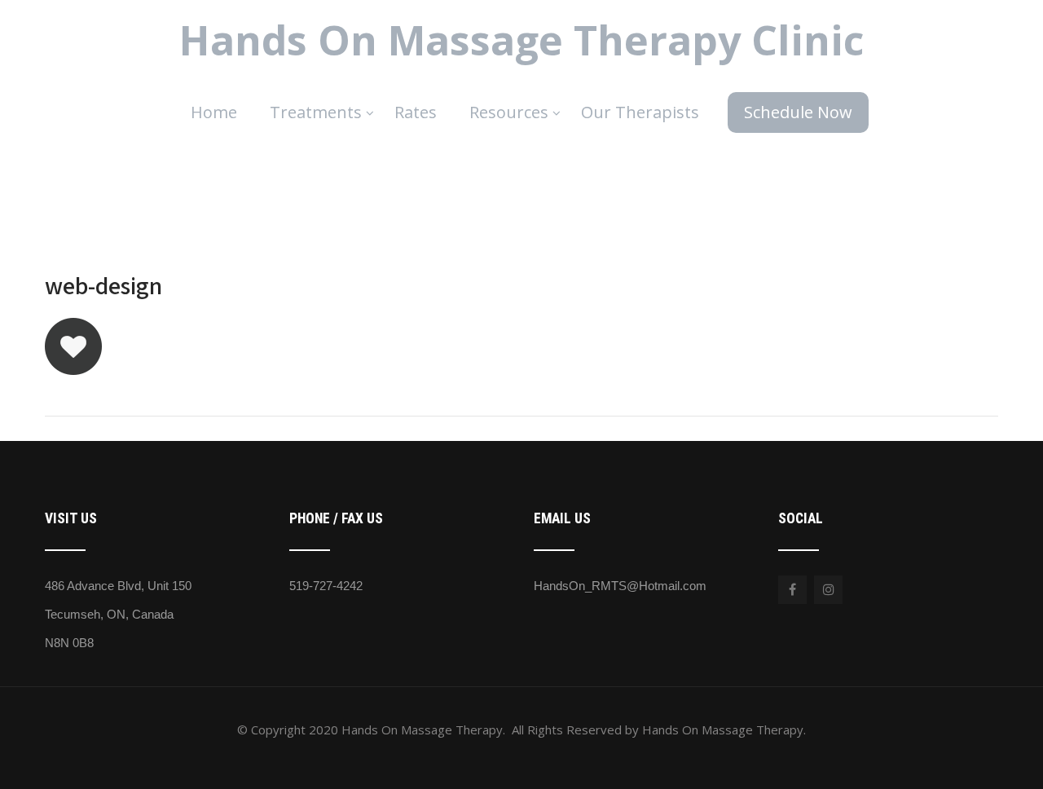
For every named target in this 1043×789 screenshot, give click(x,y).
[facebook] (792, 589)
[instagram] (828, 589)
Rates (415, 112)
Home (214, 112)
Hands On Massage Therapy (521, 40)
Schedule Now (798, 112)
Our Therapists (640, 112)
